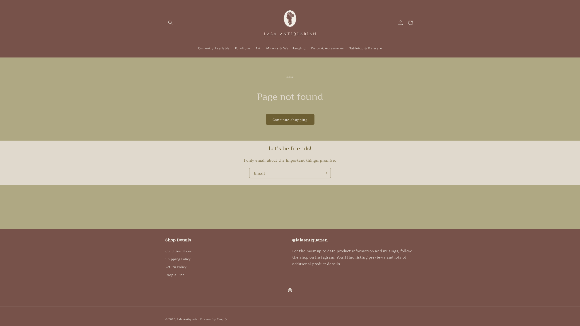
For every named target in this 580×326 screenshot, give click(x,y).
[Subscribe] (326, 173)
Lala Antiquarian (188, 319)
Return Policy (176, 266)
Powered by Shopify (213, 319)
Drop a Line (174, 274)
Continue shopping (290, 119)
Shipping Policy (178, 258)
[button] (170, 23)
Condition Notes (178, 251)
